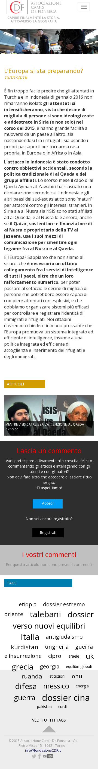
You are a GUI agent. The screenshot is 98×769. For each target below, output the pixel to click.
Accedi (47, 503)
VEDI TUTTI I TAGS (49, 720)
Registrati (48, 532)
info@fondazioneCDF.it (43, 750)
